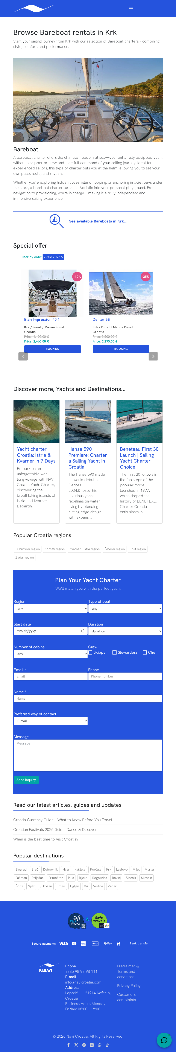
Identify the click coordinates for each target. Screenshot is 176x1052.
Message (21, 736)
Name (20, 691)
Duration (95, 624)
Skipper (100, 652)
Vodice (98, 886)
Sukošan (45, 886)
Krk (108, 869)
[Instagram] (84, 1045)
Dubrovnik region (27, 549)
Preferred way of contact (35, 713)
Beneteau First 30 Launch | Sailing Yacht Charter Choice (139, 458)
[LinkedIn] (92, 1045)
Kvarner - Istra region (85, 549)
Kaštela (79, 869)
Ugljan (74, 886)
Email (20, 669)
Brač (35, 869)
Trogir (61, 886)
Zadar (112, 886)
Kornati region (55, 549)
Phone (93, 669)
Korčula (95, 869)
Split (31, 886)
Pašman (21, 878)
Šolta (19, 886)
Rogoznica (99, 878)
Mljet (136, 869)
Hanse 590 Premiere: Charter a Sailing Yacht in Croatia (87, 458)
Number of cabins (29, 646)
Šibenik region (115, 549)
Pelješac (38, 878)
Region (19, 601)
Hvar (66, 869)
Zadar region (24, 557)
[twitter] (76, 1045)
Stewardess (127, 652)
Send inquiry (26, 780)
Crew (92, 646)
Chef (152, 652)
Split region (138, 549)
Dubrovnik (50, 869)
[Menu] (131, 8)
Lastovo (122, 869)
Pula (71, 878)
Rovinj (116, 878)
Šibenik (131, 878)
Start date (22, 624)
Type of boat (99, 601)
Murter (150, 869)
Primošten (56, 878)
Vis (86, 886)
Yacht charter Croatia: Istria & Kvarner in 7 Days (36, 455)
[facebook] (68, 1045)
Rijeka (83, 878)
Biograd (21, 869)
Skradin (146, 878)
